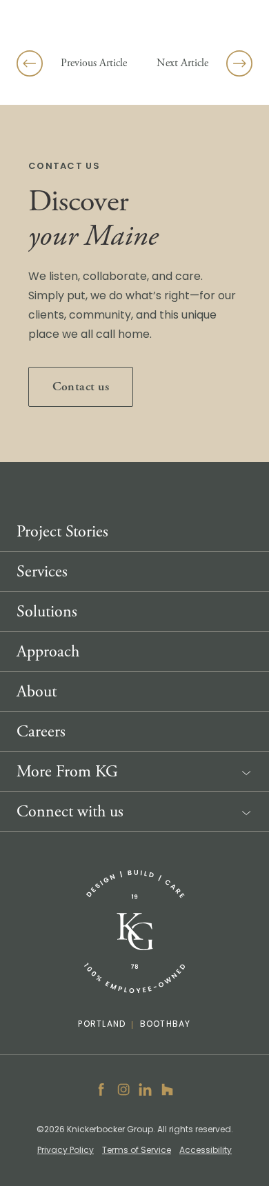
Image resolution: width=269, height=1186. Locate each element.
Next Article (182, 63)
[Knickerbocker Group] (134, 932)
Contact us (80, 386)
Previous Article (94, 63)
